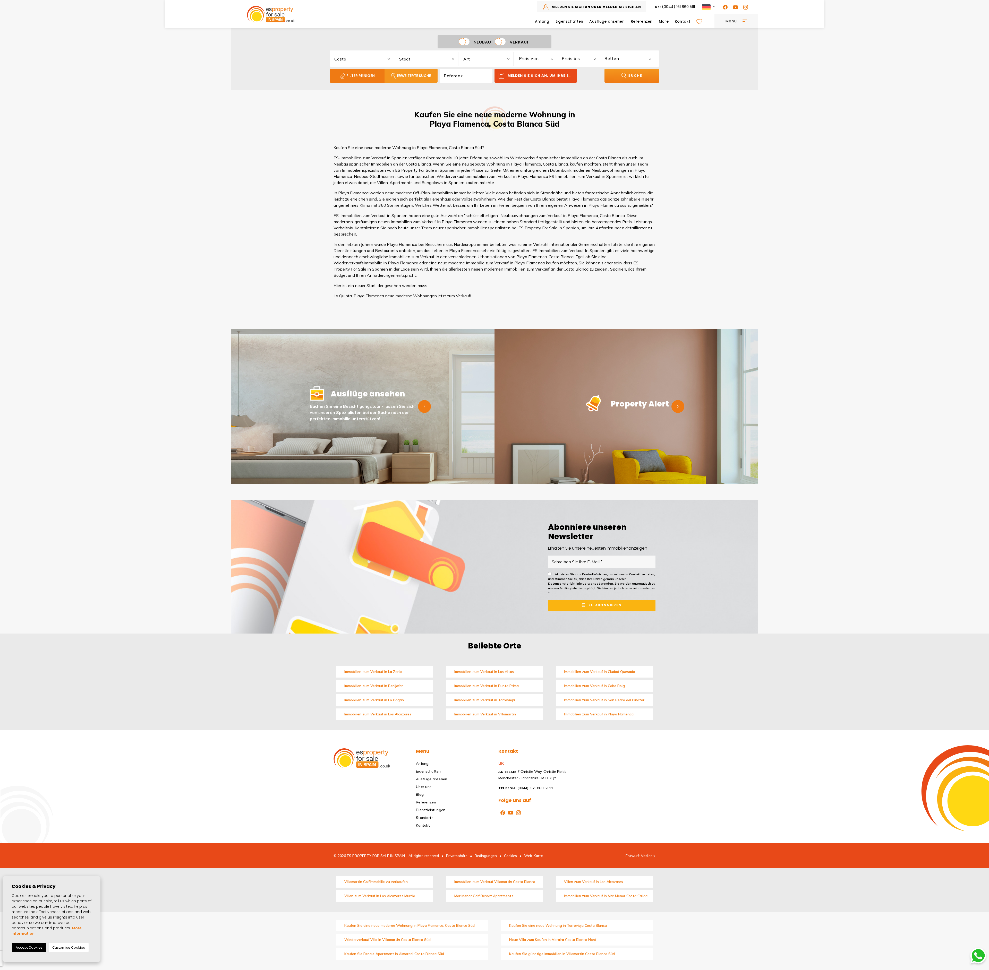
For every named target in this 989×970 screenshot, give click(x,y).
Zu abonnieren (604, 605)
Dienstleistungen (430, 810)
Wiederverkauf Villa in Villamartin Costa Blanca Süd (387, 939)
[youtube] (734, 7)
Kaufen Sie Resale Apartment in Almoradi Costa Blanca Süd (394, 953)
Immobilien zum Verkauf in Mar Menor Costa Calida (605, 896)
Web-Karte (533, 855)
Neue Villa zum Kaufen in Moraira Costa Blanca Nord (552, 939)
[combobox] (362, 57)
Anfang (542, 21)
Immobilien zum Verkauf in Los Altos (484, 671)
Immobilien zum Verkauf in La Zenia (373, 671)
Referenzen (642, 21)
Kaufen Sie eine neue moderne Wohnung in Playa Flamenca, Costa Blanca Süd (409, 925)
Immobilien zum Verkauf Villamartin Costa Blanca (494, 881)
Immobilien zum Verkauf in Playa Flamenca (599, 714)
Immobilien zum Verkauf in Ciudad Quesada (599, 671)
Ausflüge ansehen (606, 21)
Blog (420, 794)
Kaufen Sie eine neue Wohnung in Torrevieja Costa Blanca (558, 925)
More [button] (664, 21)
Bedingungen (486, 855)
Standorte (425, 817)
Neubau (482, 42)
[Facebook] (724, 7)
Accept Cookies (29, 947)
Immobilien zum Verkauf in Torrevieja (484, 700)
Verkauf (519, 42)
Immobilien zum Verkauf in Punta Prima (486, 685)
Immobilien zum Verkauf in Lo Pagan (374, 700)
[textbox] (365, 59)
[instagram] (744, 7)
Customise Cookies (68, 947)
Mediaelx (648, 855)
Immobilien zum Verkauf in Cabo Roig (594, 685)
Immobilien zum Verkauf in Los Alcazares (377, 714)
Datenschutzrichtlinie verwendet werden (580, 583)
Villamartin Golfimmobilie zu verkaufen (376, 881)
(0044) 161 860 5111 (675, 6)
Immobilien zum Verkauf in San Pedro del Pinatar (604, 700)
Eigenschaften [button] (569, 21)
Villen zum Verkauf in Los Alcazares (593, 881)
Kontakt (682, 21)
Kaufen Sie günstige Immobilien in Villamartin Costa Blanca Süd (562, 953)
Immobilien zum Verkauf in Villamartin (485, 714)
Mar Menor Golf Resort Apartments (483, 896)
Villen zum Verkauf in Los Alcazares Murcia (379, 896)
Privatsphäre (456, 855)
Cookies (510, 855)
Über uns (423, 786)
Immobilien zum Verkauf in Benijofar (373, 685)
